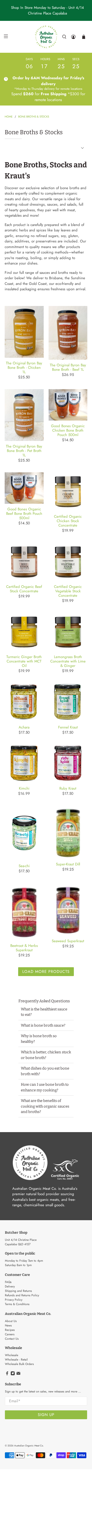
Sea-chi (24, 865)
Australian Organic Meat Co (28, 1445)
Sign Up (46, 1414)
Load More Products (46, 971)
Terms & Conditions (17, 1304)
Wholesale (11, 1355)
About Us (11, 1321)
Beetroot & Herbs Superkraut (24, 947)
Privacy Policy (13, 1299)
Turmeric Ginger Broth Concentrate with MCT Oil (24, 661)
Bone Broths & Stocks (33, 116)
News (8, 1325)
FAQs (8, 1282)
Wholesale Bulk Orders (19, 1364)
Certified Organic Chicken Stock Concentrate (68, 521)
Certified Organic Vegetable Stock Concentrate (68, 591)
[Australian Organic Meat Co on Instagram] (13, 1374)
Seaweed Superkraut (68, 940)
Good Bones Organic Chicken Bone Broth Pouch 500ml (68, 430)
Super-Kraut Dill (68, 863)
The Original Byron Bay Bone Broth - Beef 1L (68, 367)
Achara (24, 727)
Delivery (10, 1286)
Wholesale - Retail (16, 1359)
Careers (9, 1334)
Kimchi (24, 788)
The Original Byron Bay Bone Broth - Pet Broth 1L (24, 450)
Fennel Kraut (68, 727)
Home (9, 116)
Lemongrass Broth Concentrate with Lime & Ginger (68, 661)
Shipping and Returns (18, 1291)
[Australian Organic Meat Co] (46, 37)
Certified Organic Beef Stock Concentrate (24, 588)
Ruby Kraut (67, 788)
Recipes (10, 1330)
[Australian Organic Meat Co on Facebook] (7, 1374)
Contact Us (12, 1339)
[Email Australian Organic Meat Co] (18, 1374)
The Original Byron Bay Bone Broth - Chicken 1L (24, 367)
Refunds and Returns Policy (22, 1295)
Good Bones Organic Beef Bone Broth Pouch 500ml (24, 513)
